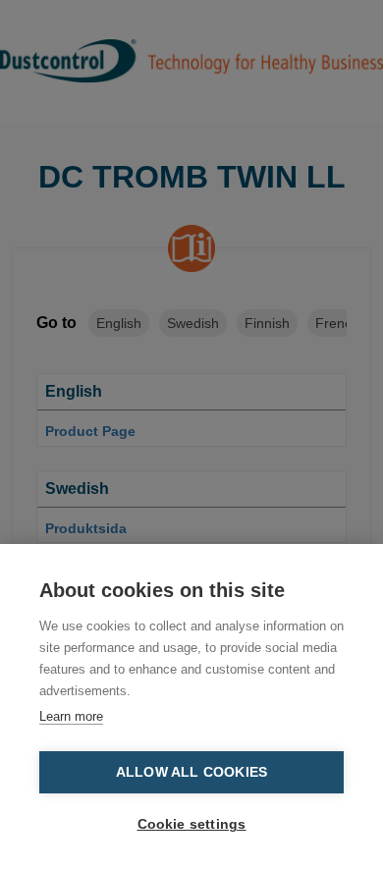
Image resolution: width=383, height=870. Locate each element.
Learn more (71, 716)
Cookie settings (191, 824)
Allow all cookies (191, 772)
